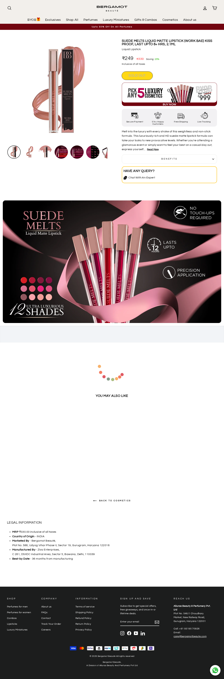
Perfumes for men (17, 606)
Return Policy (83, 624)
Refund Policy (83, 618)
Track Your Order (51, 624)
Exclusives (53, 19)
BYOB (31, 19)
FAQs (44, 612)
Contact (46, 618)
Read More (153, 149)
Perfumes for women (19, 612)
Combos (12, 618)
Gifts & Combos (145, 19)
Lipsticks (12, 624)
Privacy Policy (83, 630)
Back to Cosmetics (114, 501)
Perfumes (90, 19)
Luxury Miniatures (116, 19)
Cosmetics (170, 19)
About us (189, 19)
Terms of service (84, 606)
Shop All (72, 19)
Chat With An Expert (141, 177)
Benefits (169, 159)
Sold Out (32, 473)
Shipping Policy (84, 612)
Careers (46, 630)
